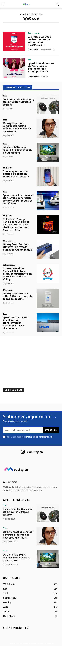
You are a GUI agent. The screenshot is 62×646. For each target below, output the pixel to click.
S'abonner (51, 430)
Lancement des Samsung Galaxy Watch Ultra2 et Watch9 (18, 102)
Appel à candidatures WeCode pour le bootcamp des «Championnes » (41, 67)
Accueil (23, 14)
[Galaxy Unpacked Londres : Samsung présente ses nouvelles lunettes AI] (48, 128)
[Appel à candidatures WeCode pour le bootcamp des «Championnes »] (14, 68)
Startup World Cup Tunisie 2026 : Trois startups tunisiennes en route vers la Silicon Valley (17, 274)
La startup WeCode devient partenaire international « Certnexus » (39, 40)
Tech (5, 96)
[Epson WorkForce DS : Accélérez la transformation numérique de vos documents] (48, 322)
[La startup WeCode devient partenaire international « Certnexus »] (14, 41)
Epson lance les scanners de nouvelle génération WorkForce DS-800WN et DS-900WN (18, 199)
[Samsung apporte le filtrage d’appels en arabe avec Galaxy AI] (48, 176)
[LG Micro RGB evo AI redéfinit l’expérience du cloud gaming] (48, 152)
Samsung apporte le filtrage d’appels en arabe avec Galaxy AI (16, 174)
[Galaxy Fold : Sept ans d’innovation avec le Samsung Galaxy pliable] (48, 249)
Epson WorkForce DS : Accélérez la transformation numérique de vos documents (15, 323)
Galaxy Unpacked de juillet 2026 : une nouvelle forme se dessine (18, 296)
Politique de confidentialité (39, 436)
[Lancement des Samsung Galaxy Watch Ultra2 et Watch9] (48, 104)
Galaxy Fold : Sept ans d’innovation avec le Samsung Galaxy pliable (18, 247)
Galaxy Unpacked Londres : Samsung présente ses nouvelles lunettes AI (17, 127)
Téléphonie (7, 168)
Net (29, 59)
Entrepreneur (34, 33)
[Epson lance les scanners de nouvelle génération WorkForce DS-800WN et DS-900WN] (48, 200)
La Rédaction (33, 49)
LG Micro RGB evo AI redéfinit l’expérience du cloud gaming (17, 150)
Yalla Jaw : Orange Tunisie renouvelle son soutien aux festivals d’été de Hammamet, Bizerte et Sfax (16, 225)
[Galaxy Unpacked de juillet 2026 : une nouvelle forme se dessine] (48, 298)
